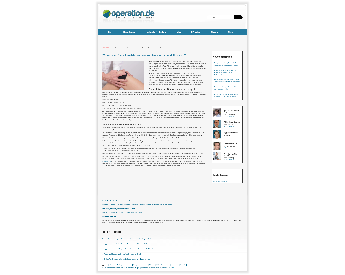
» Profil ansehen (229, 116)
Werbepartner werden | (125, 265)
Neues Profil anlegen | (109, 212)
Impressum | (175, 265)
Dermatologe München (220, 181)
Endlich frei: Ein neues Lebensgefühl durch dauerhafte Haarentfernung (127, 259)
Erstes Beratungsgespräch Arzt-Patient (159, 204)
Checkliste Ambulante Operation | (135, 204)
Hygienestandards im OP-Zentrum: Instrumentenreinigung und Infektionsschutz (225, 72)
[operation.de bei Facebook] (160, 268)
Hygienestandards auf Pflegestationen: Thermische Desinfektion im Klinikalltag (129, 249)
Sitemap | (152, 265)
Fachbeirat (138, 212)
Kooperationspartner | (141, 265)
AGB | (158, 265)
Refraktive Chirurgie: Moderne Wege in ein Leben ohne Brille (123, 254)
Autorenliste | (131, 212)
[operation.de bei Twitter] (173, 268)
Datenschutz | (166, 265)
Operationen (106, 161)
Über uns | (112, 265)
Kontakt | (183, 265)
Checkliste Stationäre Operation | (113, 204)
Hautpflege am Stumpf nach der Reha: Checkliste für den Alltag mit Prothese (129, 239)
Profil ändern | (121, 212)
